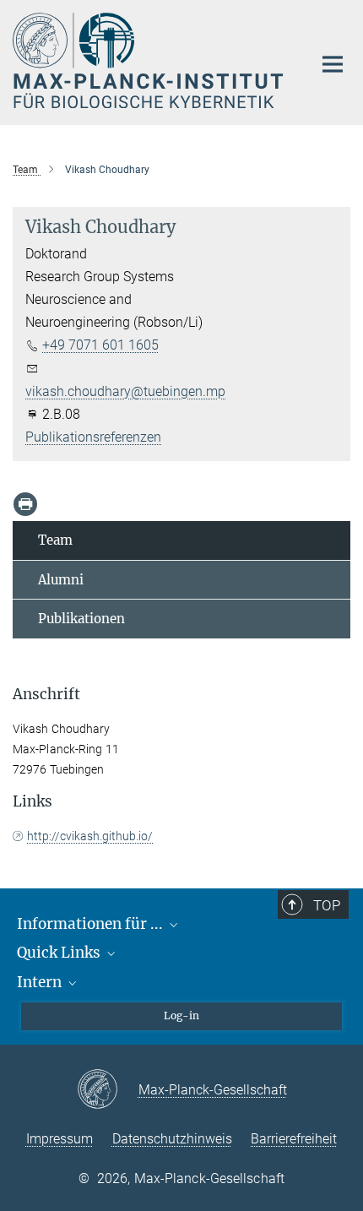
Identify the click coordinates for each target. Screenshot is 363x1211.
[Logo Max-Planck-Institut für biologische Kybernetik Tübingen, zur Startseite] (150, 60)
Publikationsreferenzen (93, 437)
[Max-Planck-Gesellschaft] (107, 1090)
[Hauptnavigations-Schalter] (332, 64)
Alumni (61, 580)
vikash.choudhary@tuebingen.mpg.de (138, 391)
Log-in (181, 1015)
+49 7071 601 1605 (100, 345)
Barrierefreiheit (294, 1139)
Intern (41, 982)
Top (326, 905)
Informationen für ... (91, 923)
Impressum (59, 1139)
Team (55, 540)
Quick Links (60, 952)
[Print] (25, 504)
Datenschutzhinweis (172, 1139)
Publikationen (81, 619)
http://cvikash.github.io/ (90, 836)
